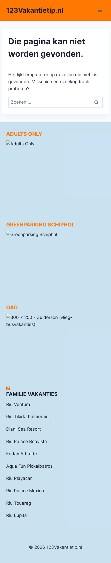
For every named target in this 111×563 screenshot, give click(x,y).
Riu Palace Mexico (25, 490)
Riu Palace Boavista (26, 441)
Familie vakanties (32, 394)
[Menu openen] (100, 10)
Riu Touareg (18, 503)
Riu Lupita (16, 515)
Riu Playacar (19, 478)
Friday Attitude (21, 453)
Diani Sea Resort (23, 429)
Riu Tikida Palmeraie (27, 416)
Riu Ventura (18, 404)
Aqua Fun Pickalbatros (29, 466)
